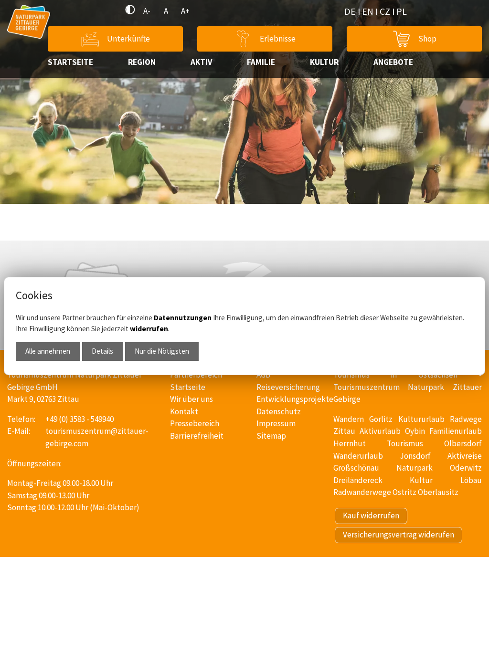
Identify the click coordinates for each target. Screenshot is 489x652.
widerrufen (149, 328)
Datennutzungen (183, 317)
